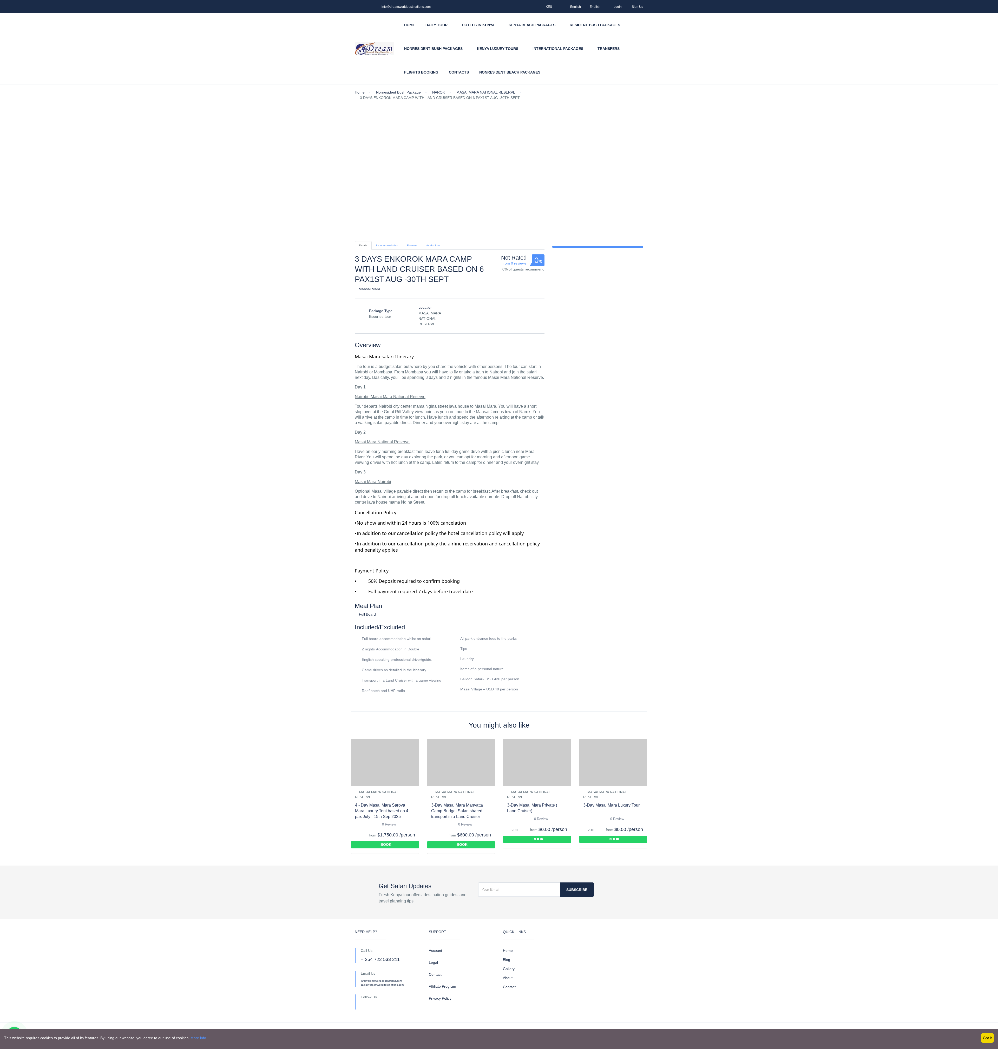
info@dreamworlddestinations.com (406, 7)
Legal (433, 962)
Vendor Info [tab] (433, 245)
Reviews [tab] (412, 245)
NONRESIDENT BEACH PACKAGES (510, 72)
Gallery (509, 969)
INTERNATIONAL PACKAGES (558, 49)
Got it (987, 1038)
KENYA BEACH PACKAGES (532, 25)
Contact (435, 974)
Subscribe (576, 890)
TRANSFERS (609, 49)
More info (198, 1038)
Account (435, 950)
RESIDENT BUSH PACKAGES (595, 25)
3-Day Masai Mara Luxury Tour (611, 805)
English (575, 7)
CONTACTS (459, 72)
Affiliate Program (442, 986)
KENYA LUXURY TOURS (498, 49)
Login (618, 7)
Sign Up (637, 7)
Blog (506, 960)
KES (549, 7)
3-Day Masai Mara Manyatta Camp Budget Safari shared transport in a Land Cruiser (457, 811)
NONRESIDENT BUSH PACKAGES (434, 49)
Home (409, 25)
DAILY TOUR (437, 25)
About (508, 978)
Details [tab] (363, 245)
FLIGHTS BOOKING (421, 72)
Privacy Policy (440, 998)
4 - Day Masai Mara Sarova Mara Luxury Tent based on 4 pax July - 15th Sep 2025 (381, 811)
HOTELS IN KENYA (478, 25)
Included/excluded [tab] (387, 245)
